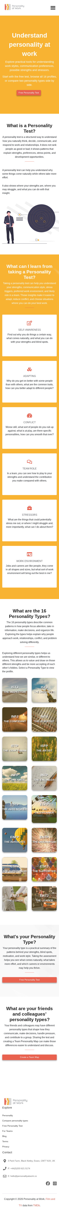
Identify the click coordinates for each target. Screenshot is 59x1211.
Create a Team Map (29, 1057)
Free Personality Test (29, 92)
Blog (4, 1136)
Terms (5, 1141)
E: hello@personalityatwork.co (22, 1176)
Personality (7, 1115)
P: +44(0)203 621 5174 (19, 1168)
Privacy (5, 1146)
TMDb (36, 1205)
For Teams (7, 1131)
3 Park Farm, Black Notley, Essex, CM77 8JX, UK (31, 1161)
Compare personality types (15, 1120)
